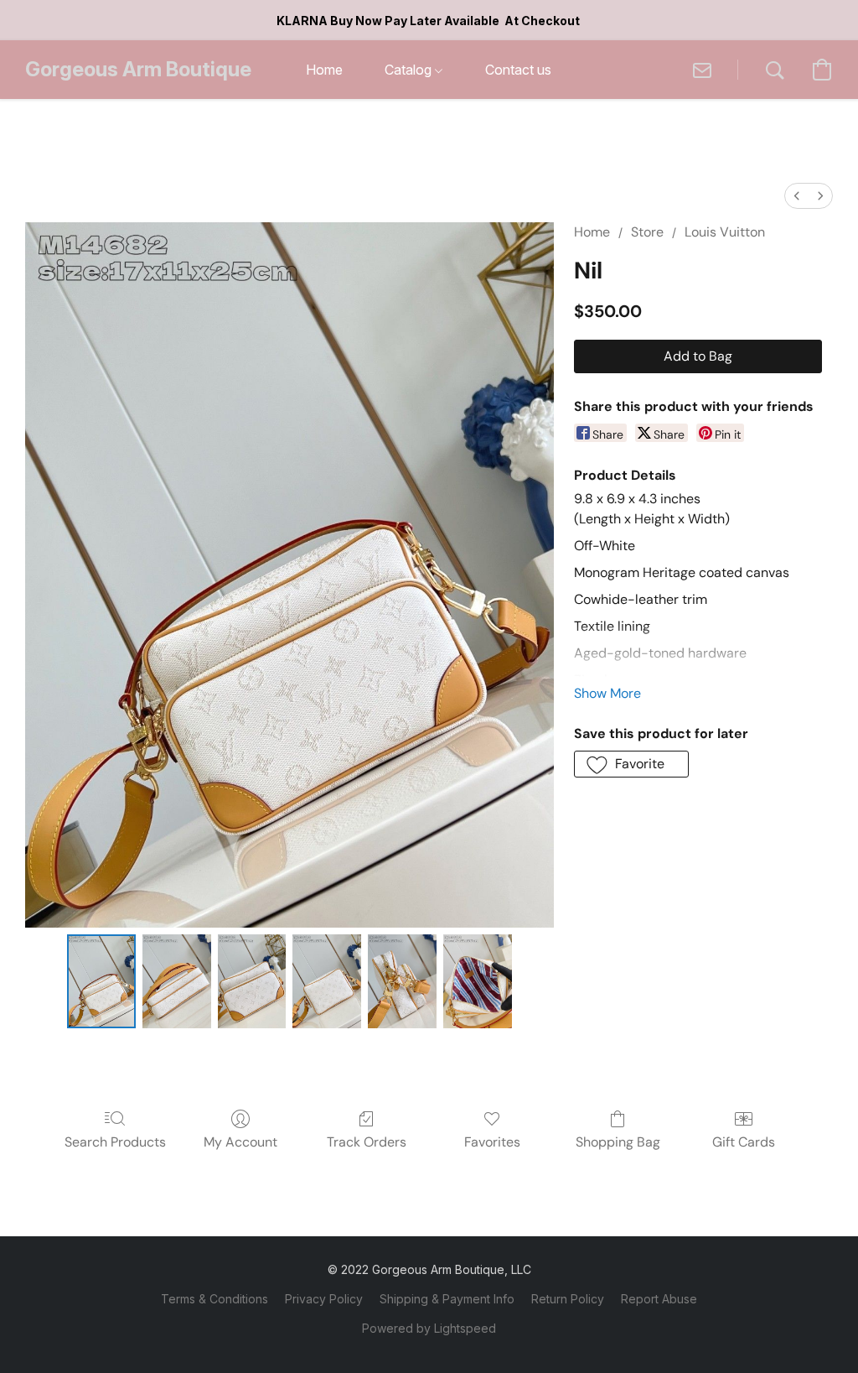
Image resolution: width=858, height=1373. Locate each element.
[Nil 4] (402, 981)
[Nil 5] (477, 981)
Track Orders (366, 1142)
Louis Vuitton (725, 232)
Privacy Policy (324, 1299)
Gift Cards (743, 1142)
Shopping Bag (618, 1142)
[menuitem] (797, 196)
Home (592, 232)
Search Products (115, 1142)
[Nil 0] (101, 981)
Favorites (492, 1142)
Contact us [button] (518, 69)
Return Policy (567, 1299)
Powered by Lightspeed (429, 1328)
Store (647, 232)
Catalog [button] (410, 69)
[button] (138, 70)
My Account (240, 1142)
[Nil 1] (176, 981)
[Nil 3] (326, 981)
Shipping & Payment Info (447, 1299)
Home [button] (324, 69)
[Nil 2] (252, 981)
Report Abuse (659, 1299)
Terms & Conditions (214, 1299)
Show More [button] (607, 693)
